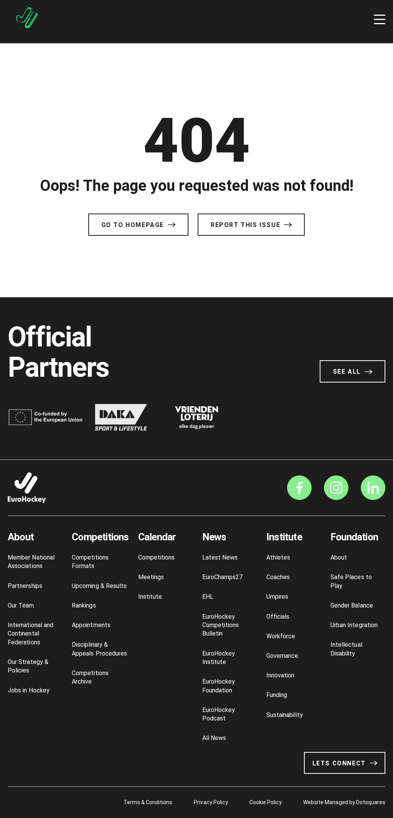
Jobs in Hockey (29, 690)
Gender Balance (351, 605)
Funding (276, 695)
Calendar (157, 537)
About (21, 537)
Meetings (151, 577)
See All (347, 371)
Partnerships (25, 585)
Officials (278, 616)
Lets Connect (339, 763)
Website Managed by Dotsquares (344, 802)
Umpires (277, 596)
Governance (282, 655)
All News (214, 738)
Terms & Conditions (148, 802)
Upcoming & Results (99, 585)
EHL (207, 596)
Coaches (278, 577)
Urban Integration (354, 625)
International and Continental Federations (30, 633)
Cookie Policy (265, 802)
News (214, 537)
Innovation (280, 675)
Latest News (220, 557)
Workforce (281, 636)
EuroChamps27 (222, 577)
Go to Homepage (132, 225)
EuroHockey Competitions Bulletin (220, 625)
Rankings (84, 605)
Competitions (100, 537)
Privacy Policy (211, 802)
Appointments (91, 625)
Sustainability (284, 715)
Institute (150, 596)
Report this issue (245, 225)
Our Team (21, 605)
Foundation (354, 537)
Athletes (278, 557)
